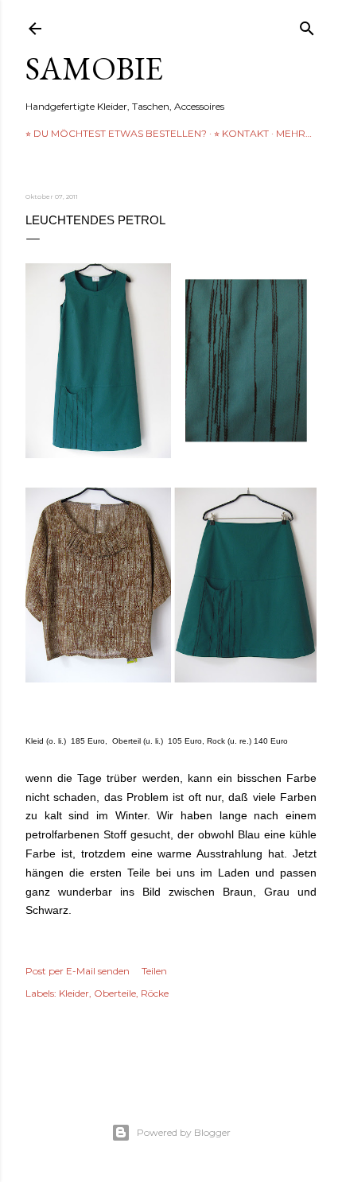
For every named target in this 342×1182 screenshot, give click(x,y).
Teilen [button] (154, 971)
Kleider (74, 993)
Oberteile (115, 993)
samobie (94, 68)
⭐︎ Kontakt (241, 133)
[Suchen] (307, 25)
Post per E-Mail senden (77, 971)
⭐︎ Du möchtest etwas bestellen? (116, 133)
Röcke (155, 993)
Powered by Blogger (184, 1132)
